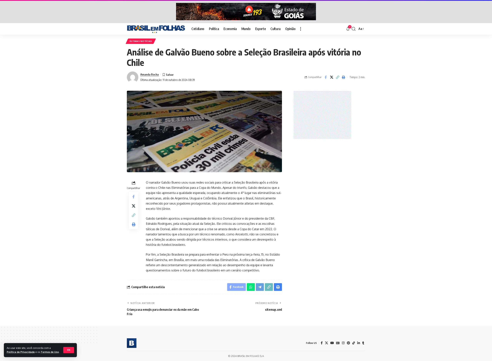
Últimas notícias (141, 41)
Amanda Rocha (149, 74)
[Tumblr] (363, 343)
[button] (68, 350)
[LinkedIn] (358, 343)
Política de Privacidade (21, 351)
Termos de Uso (50, 351)
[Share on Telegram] (260, 287)
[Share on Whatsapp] (251, 287)
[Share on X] (331, 77)
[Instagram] (343, 343)
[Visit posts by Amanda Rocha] (132, 77)
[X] (326, 343)
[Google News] (338, 343)
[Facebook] (322, 343)
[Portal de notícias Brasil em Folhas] (156, 29)
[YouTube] (332, 343)
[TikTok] (353, 343)
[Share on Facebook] (325, 77)
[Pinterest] (348, 343)
